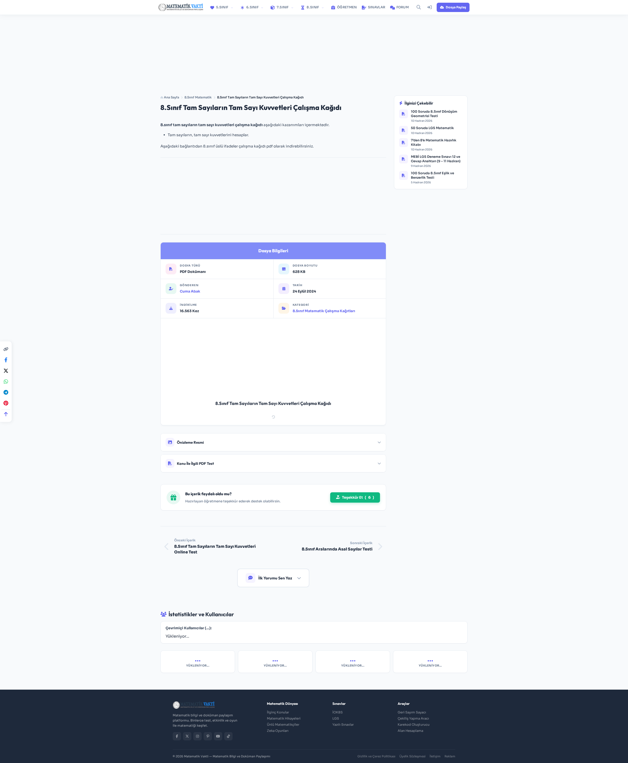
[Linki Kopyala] (5, 349)
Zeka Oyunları (277, 731)
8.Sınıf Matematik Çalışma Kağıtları (324, 311)
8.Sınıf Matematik (198, 97)
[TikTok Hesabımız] (228, 736)
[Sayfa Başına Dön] (5, 413)
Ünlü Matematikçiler (283, 725)
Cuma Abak (190, 291)
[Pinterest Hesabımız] (208, 736)
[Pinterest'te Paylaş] (5, 403)
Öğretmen (346, 7)
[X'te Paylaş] (5, 370)
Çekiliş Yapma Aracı (413, 718)
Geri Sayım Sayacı (412, 712)
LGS (335, 718)
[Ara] (418, 7)
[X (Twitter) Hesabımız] (187, 736)
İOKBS (337, 712)
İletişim (435, 756)
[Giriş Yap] (429, 7)
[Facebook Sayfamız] (177, 736)
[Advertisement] (314, 52)
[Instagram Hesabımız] (197, 736)
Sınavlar (376, 7)
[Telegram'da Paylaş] (5, 392)
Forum (402, 7)
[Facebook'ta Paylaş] (5, 359)
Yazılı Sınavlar (343, 725)
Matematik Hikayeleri (284, 718)
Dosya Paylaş (456, 7)
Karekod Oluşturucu (414, 725)
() (358, 497)
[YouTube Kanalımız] (218, 736)
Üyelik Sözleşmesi (412, 756)
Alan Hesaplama (410, 731)
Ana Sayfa (171, 97)
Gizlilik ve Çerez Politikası (376, 756)
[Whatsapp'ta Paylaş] (5, 381)
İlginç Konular (278, 712)
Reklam (450, 756)
